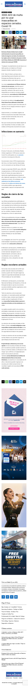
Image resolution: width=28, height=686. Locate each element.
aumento (20, 155)
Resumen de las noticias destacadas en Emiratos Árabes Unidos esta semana (14, 653)
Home (3, 9)
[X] (13, 32)
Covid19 (9, 12)
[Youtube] (16, 597)
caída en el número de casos (17, 183)
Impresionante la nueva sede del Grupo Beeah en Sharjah (14, 659)
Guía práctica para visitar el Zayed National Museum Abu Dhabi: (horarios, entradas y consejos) (12, 638)
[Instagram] (7, 597)
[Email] (3, 32)
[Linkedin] (17, 32)
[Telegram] (21, 32)
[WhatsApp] (6, 32)
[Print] (24, 32)
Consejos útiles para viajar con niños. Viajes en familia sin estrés (13, 644)
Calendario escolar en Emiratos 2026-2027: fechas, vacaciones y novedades (12, 632)
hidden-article (9, 9)
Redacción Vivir (6, 28)
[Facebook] (10, 32)
